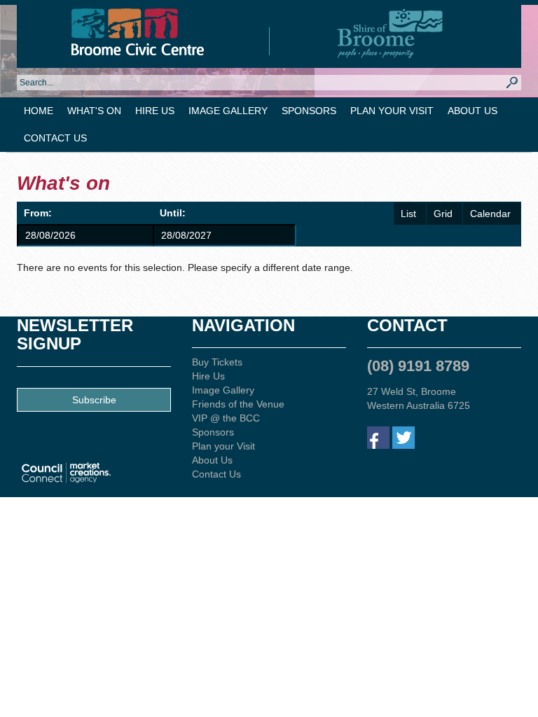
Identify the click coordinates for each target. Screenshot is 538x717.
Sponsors (309, 110)
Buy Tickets (217, 362)
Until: (173, 212)
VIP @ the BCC (226, 418)
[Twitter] (403, 437)
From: (38, 212)
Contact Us (55, 138)
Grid (443, 213)
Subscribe (94, 399)
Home (38, 110)
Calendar (490, 213)
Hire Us (154, 110)
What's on (94, 110)
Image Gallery (228, 110)
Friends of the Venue (238, 404)
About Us (472, 110)
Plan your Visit (223, 446)
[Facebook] (378, 437)
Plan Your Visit (392, 110)
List (408, 213)
